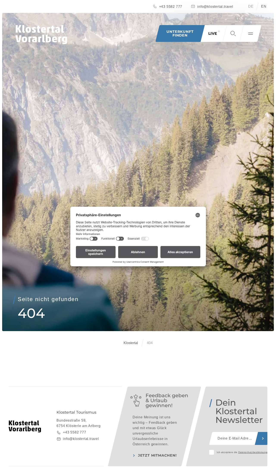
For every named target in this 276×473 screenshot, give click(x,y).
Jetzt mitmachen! (157, 455)
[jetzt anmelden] (262, 438)
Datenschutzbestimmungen (254, 452)
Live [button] (212, 33)
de (251, 6)
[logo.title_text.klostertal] (41, 34)
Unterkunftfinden (179, 33)
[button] (233, 33)
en (264, 6)
